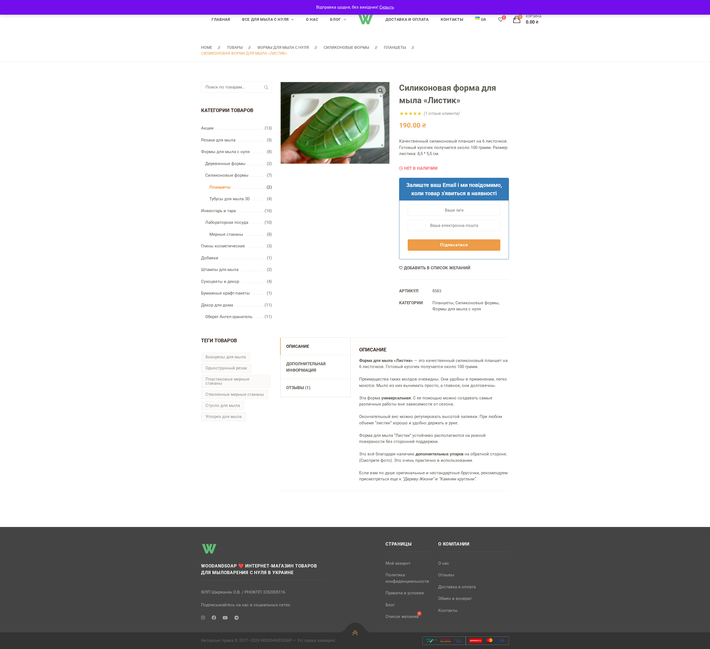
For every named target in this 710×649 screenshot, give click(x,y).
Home (206, 47)
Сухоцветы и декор (220, 281)
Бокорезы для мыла (226, 356)
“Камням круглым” (457, 478)
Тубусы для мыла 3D (229, 198)
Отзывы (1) (298, 387)
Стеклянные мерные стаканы (235, 394)
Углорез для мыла (224, 416)
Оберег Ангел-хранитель (228, 316)
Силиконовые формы (346, 47)
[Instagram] (203, 618)
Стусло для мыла (223, 405)
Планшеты (395, 47)
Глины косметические (223, 246)
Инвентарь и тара (218, 210)
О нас (312, 19)
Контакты (452, 19)
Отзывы (446, 574)
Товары (235, 47)
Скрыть (386, 7)
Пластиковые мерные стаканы (227, 381)
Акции (207, 128)
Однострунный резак (226, 368)
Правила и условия (405, 592)
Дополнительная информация (306, 367)
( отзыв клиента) (441, 113)
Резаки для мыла (218, 140)
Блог (335, 19)
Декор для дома (217, 305)
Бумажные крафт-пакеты (225, 293)
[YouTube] (225, 618)
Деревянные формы (225, 163)
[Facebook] (214, 618)
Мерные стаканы (226, 234)
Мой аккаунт (398, 563)
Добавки (209, 257)
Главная (221, 19)
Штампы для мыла (220, 269)
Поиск (266, 87)
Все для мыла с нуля (265, 19)
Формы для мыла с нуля (283, 47)
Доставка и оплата (407, 19)
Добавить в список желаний (437, 267)
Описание (297, 346)
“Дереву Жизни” (418, 478)
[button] (381, 91)
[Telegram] (236, 618)
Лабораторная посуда (226, 222)
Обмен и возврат (455, 598)
